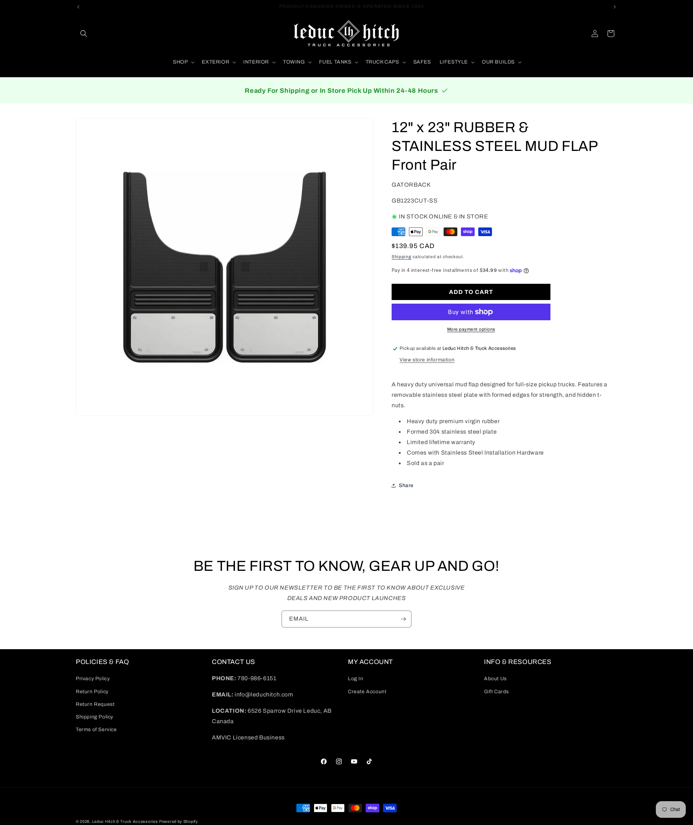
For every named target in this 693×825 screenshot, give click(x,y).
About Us (495, 679)
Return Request (95, 704)
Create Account (367, 691)
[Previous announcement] (78, 7)
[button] (84, 34)
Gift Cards (496, 691)
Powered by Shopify (178, 821)
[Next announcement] (615, 7)
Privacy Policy (93, 679)
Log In (355, 679)
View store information (427, 359)
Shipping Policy (94, 717)
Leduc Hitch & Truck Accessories (125, 821)
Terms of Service (96, 729)
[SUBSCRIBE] (403, 619)
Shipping (401, 257)
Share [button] (406, 485)
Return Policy (92, 691)
